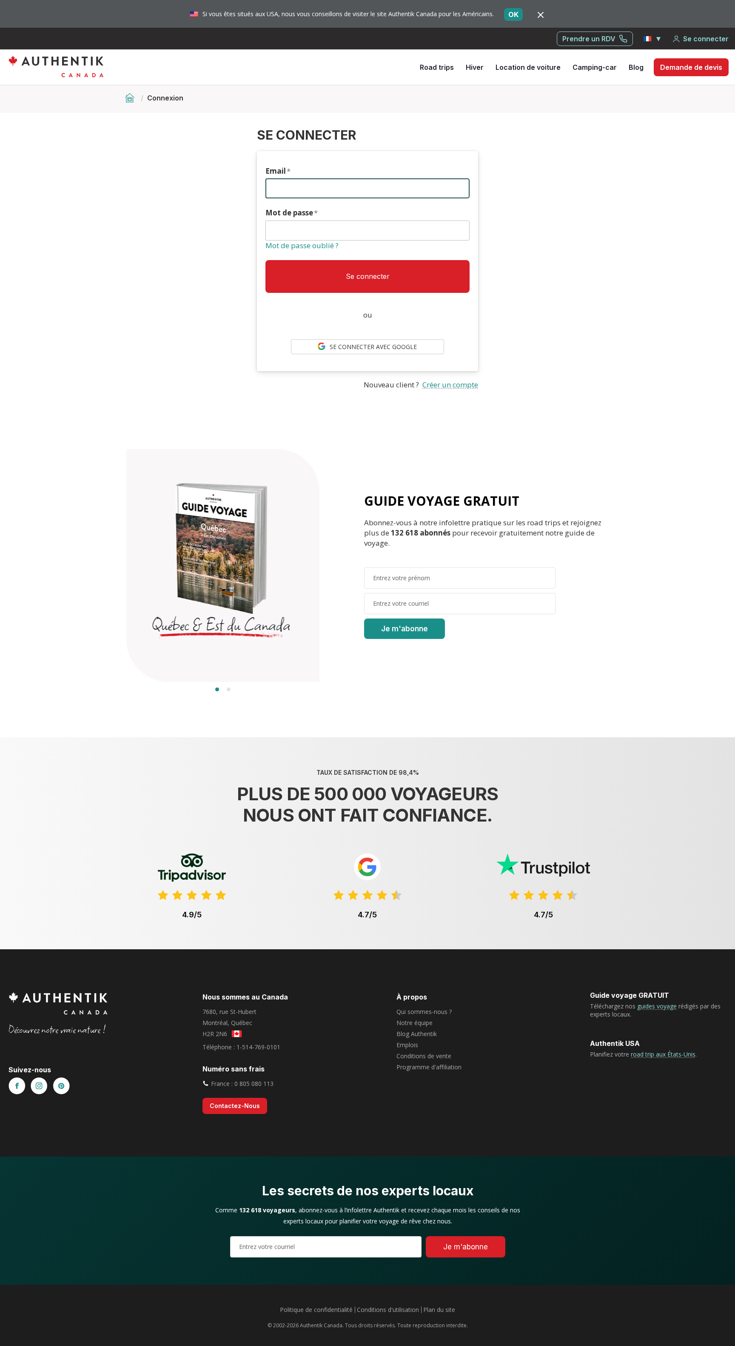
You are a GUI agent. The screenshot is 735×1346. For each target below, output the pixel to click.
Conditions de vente (423, 1056)
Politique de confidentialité (316, 1310)
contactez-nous (235, 1105)
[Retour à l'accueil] (131, 98)
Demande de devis (691, 67)
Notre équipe (414, 1023)
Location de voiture (528, 67)
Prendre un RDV (588, 38)
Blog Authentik (416, 1034)
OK (513, 14)
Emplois (407, 1045)
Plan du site (439, 1310)
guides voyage (657, 1006)
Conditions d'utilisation (388, 1310)
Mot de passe (291, 213)
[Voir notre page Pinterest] (61, 1086)
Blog (636, 67)
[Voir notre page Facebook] (17, 1086)
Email (278, 171)
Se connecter (706, 38)
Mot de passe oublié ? (302, 245)
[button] (652, 39)
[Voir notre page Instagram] (39, 1086)
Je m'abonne (404, 628)
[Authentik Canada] (55, 66)
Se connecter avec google (371, 347)
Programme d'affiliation (429, 1067)
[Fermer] (541, 14)
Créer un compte (450, 384)
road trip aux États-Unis (663, 1054)
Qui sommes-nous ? (424, 1012)
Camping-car (595, 67)
